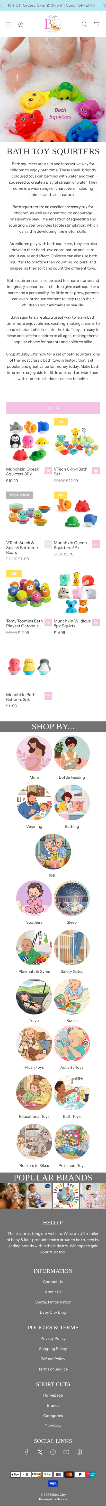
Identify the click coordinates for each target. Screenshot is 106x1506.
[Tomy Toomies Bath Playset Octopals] (29, 593)
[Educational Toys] (34, 1092)
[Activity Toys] (72, 1043)
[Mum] (34, 753)
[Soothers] (34, 898)
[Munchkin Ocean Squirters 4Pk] (77, 514)
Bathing (72, 826)
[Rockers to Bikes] (34, 1141)
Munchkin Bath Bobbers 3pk (21, 697)
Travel (34, 1020)
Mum (34, 777)
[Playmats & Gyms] (34, 947)
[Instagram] (53, 1452)
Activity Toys (71, 1067)
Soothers (34, 922)
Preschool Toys (71, 1165)
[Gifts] (53, 851)
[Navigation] (8, 24)
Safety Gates (72, 971)
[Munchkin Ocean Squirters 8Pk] (29, 441)
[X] (40, 1452)
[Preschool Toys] (72, 1141)
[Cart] (97, 24)
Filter (53, 408)
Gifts (53, 875)
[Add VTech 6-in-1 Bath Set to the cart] (96, 470)
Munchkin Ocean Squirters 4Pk (70, 545)
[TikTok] (79, 1452)
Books (71, 1020)
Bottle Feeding (72, 777)
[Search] (84, 24)
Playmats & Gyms (34, 971)
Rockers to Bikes (34, 1165)
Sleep (72, 922)
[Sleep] (72, 898)
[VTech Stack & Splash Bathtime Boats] (29, 514)
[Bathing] (72, 802)
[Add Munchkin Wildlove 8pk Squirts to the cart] (96, 622)
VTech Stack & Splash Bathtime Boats (22, 547)
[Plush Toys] (34, 1043)
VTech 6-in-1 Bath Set (70, 471)
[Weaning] (34, 802)
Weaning (34, 826)
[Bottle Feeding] (72, 753)
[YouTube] (66, 1452)
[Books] (72, 996)
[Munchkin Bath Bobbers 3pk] (29, 666)
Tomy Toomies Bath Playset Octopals (24, 623)
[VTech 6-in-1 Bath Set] (77, 441)
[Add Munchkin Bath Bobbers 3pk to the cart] (48, 696)
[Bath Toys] (72, 1092)
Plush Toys (34, 1067)
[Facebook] (27, 1452)
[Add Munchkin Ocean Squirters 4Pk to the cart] (96, 544)
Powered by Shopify (53, 1499)
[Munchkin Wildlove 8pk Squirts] (77, 593)
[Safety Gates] (72, 947)
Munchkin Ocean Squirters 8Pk (22, 471)
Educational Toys (34, 1116)
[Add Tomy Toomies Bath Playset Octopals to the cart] (48, 622)
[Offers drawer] (20, 24)
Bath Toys (72, 1116)
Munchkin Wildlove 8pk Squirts (72, 623)
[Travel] (34, 996)
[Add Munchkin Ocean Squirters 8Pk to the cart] (48, 470)
